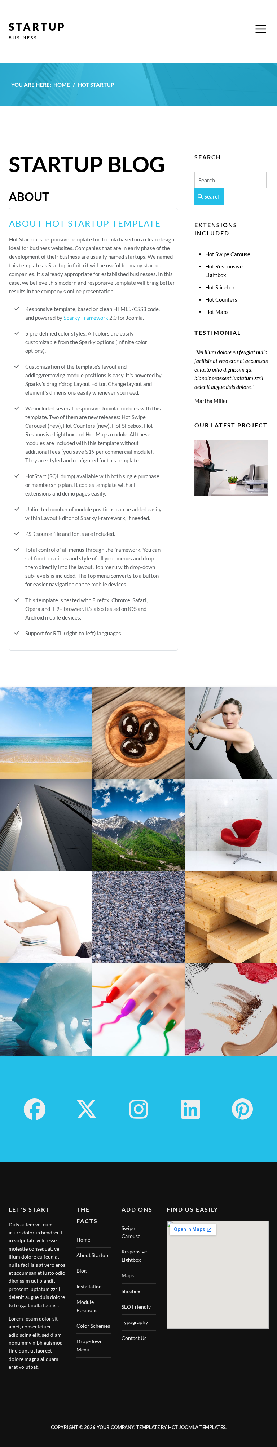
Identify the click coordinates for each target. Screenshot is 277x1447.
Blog (81, 1271)
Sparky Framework (85, 317)
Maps (128, 1275)
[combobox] (230, 180)
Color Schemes (93, 1326)
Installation (89, 1286)
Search (211, 196)
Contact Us (134, 1338)
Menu (260, 29)
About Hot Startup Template (85, 223)
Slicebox (131, 1291)
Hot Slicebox (220, 287)
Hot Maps (217, 312)
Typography (135, 1322)
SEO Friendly (136, 1307)
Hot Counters (221, 299)
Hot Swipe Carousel (228, 254)
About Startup (92, 1255)
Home (83, 1240)
